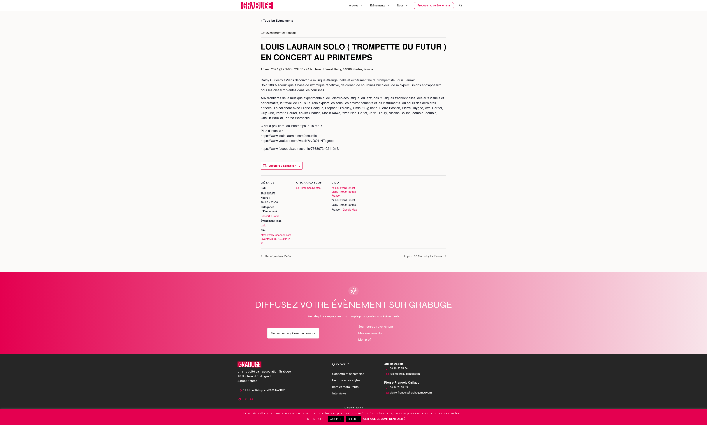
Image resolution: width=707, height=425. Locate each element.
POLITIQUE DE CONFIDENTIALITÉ (383, 419)
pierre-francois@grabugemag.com (411, 392)
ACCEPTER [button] (336, 419)
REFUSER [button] (353, 419)
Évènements (377, 5)
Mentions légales (353, 407)
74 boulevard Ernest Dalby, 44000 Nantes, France (343, 191)
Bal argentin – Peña (277, 256)
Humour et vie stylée (346, 380)
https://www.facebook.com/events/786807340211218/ (276, 238)
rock (263, 225)
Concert (265, 216)
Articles (353, 5)
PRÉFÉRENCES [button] (314, 419)
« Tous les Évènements (277, 20)
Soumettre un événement (375, 326)
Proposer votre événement (434, 5)
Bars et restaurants (345, 387)
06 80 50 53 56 (399, 368)
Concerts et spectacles (348, 374)
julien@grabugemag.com (405, 373)
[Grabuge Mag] (257, 5)
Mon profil (365, 339)
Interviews (339, 393)
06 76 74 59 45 (399, 387)
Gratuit (275, 216)
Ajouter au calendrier (282, 165)
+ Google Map (348, 209)
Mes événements (370, 333)
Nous (400, 5)
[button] (461, 5)
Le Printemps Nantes (308, 188)
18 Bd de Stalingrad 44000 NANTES (264, 390)
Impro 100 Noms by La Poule (423, 256)
